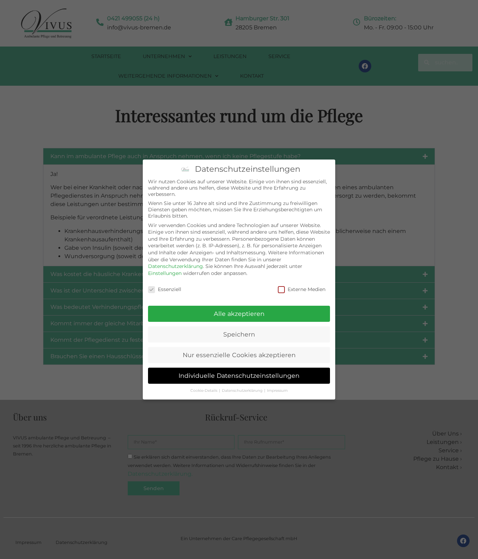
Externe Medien (306, 289)
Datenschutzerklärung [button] (242, 390)
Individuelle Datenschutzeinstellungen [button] (239, 375)
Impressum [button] (277, 390)
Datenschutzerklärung (175, 266)
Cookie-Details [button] (204, 390)
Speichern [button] (239, 334)
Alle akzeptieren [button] (239, 313)
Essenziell (169, 289)
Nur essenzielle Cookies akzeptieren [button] (239, 355)
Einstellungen (165, 273)
